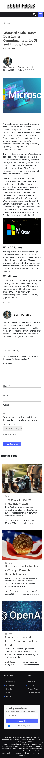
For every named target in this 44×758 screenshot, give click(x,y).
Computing (10, 682)
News (9, 23)
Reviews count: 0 (25, 67)
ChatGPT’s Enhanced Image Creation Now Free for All (21, 641)
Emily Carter (10, 662)
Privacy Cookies (34, 693)
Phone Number (10, 434)
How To (9, 689)
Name (6, 386)
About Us (31, 682)
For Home (10, 685)
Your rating (9, 424)
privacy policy (26, 725)
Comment (8, 363)
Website (6, 405)
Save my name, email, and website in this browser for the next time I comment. (21, 418)
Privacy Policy (33, 689)
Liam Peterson (9, 67)
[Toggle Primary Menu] (40, 14)
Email (6, 395)
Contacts (31, 685)
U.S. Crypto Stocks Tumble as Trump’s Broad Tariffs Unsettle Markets (21, 570)
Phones (9, 696)
